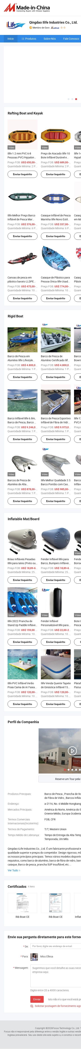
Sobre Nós (50, 38)
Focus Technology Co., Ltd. (66, 1028)
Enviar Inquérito (22, 174)
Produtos (30, 38)
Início (11, 38)
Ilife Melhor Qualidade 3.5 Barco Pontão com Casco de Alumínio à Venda (56, 484)
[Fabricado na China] (27, 7)
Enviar (37, 999)
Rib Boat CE (22, 917)
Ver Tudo (13, 870)
